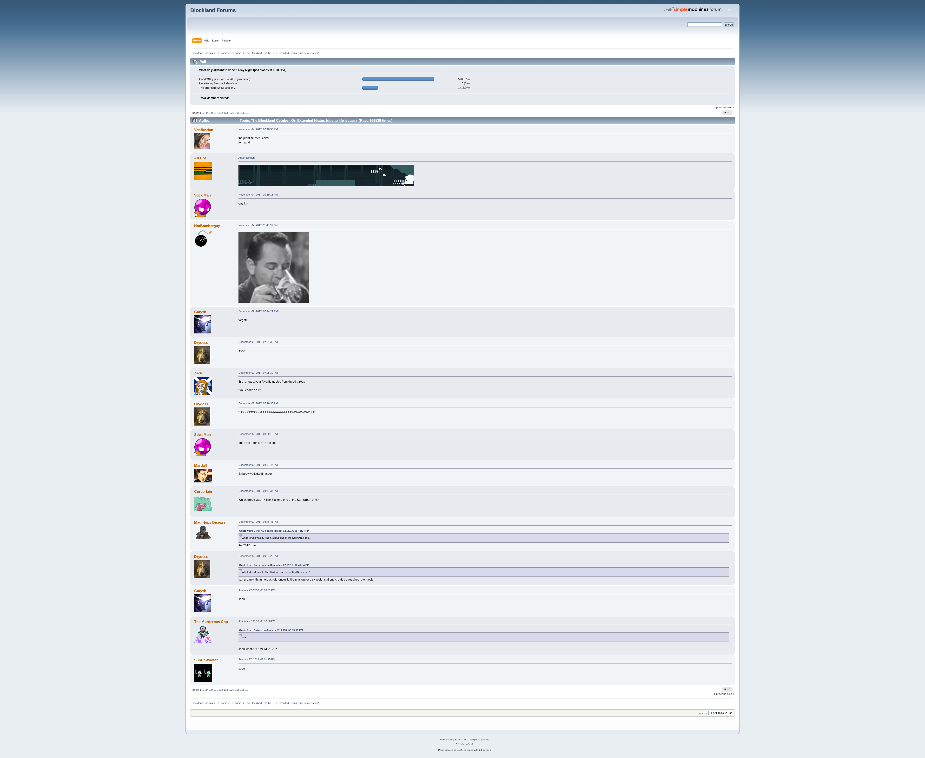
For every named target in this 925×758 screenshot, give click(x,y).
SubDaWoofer (206, 660)
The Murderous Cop (211, 622)
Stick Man (202, 195)
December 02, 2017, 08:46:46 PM (258, 521)
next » (730, 107)
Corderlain (203, 491)
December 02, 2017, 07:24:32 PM (258, 341)
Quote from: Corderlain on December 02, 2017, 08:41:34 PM (274, 530)
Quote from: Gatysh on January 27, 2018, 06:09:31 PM (271, 630)
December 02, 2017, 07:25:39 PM (258, 372)
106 (242, 112)
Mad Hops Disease (209, 522)
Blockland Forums (213, 10)
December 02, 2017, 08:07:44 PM (258, 464)
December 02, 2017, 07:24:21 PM (258, 311)
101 (215, 112)
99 (206, 112)
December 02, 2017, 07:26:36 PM (258, 403)
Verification (203, 130)
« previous (720, 107)
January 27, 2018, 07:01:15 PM (256, 659)
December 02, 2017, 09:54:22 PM (258, 556)
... (203, 112)
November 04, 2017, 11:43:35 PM (258, 225)
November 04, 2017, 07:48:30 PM (258, 129)
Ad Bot (200, 158)
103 (226, 112)
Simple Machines (479, 739)
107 (247, 112)
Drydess (201, 342)
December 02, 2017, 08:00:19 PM (258, 434)
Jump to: (703, 713)
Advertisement (246, 157)
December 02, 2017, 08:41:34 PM (258, 490)
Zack (198, 373)
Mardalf (200, 465)
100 (210, 112)
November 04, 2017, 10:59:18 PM (258, 194)
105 (237, 112)
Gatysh (200, 312)
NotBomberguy (207, 226)
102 (220, 112)
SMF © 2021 (462, 739)
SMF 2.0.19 (446, 739)
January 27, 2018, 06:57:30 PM (256, 621)
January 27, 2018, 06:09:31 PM (256, 590)
